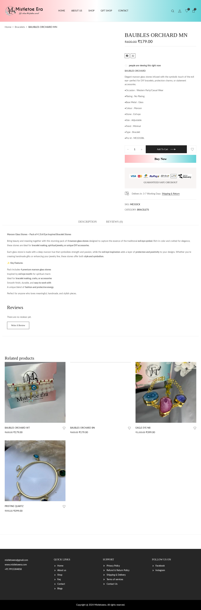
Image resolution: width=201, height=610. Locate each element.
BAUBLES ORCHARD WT (17, 428)
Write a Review (18, 325)
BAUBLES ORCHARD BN (82, 428)
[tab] (87, 222)
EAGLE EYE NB (143, 428)
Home (8, 27)
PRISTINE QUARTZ (14, 506)
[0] (186, 11)
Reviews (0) (114, 221)
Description (87, 221)
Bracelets (20, 27)
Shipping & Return (171, 194)
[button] (193, 11)
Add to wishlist (192, 149)
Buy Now (161, 159)
